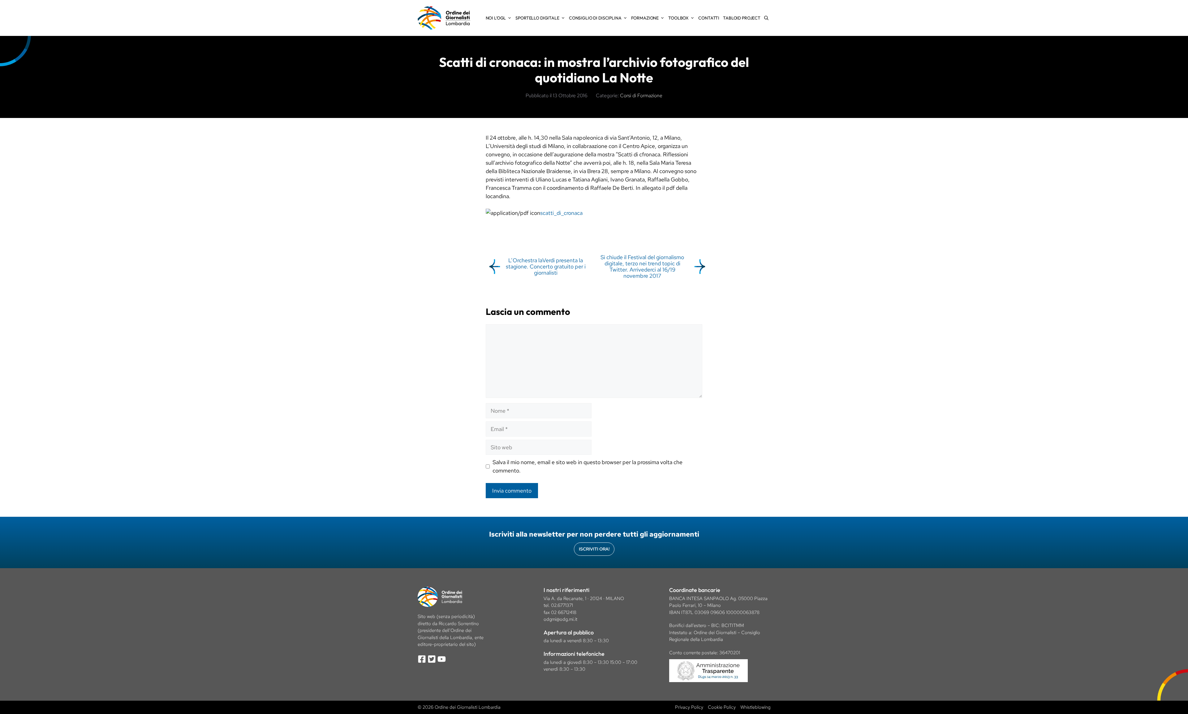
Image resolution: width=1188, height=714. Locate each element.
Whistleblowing (755, 707)
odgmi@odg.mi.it (560, 619)
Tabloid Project (741, 18)
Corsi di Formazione (641, 95)
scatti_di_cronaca (561, 212)
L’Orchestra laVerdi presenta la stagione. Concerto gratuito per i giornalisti (546, 266)
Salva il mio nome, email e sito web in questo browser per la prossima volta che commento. (587, 466)
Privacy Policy (689, 707)
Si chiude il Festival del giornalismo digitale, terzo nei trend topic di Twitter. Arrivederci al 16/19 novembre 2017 (642, 266)
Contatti (708, 18)
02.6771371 (562, 605)
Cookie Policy (722, 707)
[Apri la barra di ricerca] (766, 18)
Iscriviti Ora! (594, 549)
